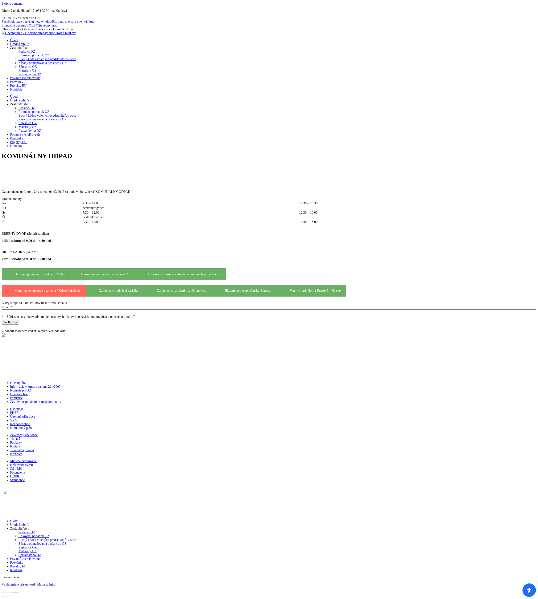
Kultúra (15, 446)
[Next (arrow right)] (7, 596)
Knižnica (16, 454)
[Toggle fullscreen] (11, 592)
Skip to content (12, 3)
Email (7, 307)
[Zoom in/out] (16, 592)
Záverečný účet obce (24, 435)
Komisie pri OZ (20, 390)
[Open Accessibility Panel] (529, 590)
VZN (13, 420)
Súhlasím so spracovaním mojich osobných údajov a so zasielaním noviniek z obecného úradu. (70, 316)
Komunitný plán (21, 428)
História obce (19, 394)
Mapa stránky (46, 584)
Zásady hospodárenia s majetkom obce (35, 401)
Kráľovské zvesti (21, 465)
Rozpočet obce (20, 424)
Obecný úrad (18, 383)
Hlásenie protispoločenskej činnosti (248, 290)
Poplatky (16, 442)
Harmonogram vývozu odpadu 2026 (105, 274)
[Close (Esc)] (3, 592)
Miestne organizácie (23, 461)
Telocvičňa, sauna (22, 450)
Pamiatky (16, 398)
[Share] (7, 592)
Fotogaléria (17, 472)
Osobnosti (17, 409)
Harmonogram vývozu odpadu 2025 (39, 274)
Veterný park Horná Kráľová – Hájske (315, 290)
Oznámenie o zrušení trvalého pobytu (181, 290)
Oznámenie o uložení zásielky (118, 290)
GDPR (14, 476)
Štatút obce (17, 480)
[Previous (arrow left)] (3, 596)
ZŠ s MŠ (16, 468)
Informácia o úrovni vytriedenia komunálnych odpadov (184, 274)
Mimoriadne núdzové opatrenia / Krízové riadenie (47, 290)
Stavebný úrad (47, 25)
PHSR (14, 412)
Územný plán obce (22, 416)
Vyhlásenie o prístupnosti (18, 584)
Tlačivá (15, 439)
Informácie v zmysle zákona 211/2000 (35, 386)
